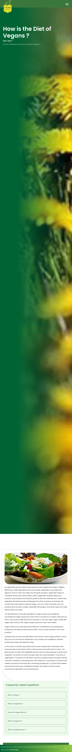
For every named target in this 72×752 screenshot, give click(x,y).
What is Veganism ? (15, 721)
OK (66, 748)
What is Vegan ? (14, 695)
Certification (13, 44)
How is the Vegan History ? (17, 712)
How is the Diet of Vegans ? (31, 44)
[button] (67, 4)
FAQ (19, 44)
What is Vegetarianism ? (17, 730)
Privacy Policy (14, 750)
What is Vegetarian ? (15, 704)
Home (5, 44)
